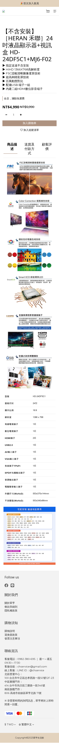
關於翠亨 (10, 602)
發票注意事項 (12, 638)
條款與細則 (11, 606)
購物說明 (10, 630)
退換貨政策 (11, 634)
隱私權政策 (11, 610)
